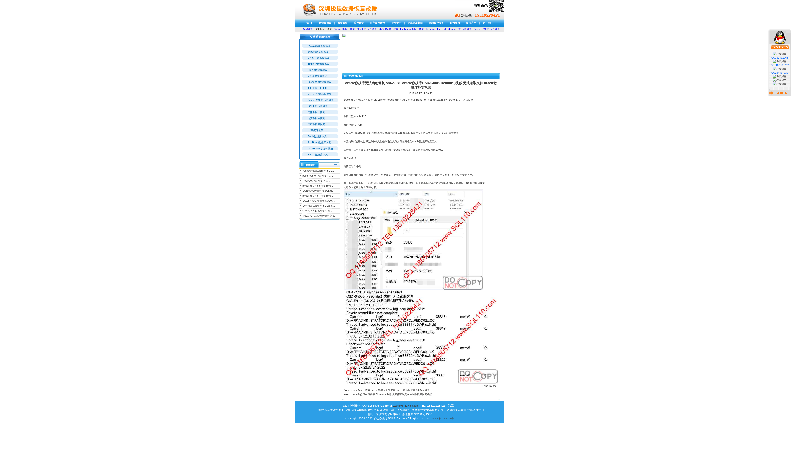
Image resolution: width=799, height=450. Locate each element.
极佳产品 (471, 22)
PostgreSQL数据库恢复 (321, 100)
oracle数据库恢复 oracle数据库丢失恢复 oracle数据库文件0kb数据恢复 (390, 390)
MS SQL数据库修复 (318, 57)
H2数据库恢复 (315, 130)
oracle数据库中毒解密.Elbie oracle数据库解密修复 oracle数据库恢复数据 (391, 394)
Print (485, 386)
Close (493, 386)
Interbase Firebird (318, 87)
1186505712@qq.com (405, 405)
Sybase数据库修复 (318, 51)
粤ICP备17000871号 (443, 418)
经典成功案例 (415, 22)
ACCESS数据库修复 (319, 45)
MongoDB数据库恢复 (319, 94)
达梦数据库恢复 (316, 118)
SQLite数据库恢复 (318, 106)
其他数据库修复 (316, 112)
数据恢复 (343, 22)
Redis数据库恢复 (317, 136)
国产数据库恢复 (316, 124)
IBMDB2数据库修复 (318, 63)
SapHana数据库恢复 (319, 142)
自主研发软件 (377, 22)
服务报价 (396, 22)
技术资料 (455, 22)
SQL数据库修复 (323, 29)
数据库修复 (325, 22)
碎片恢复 (359, 22)
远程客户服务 (436, 22)
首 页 (309, 22)
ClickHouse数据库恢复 (320, 148)
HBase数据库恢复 (318, 154)
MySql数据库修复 (317, 76)
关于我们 (488, 22)
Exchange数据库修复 (319, 82)
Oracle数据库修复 (318, 70)
